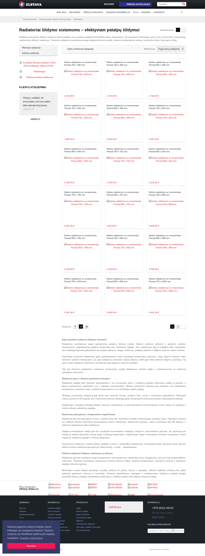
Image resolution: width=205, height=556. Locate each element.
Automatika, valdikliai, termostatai (88, 527)
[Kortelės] (178, 30)
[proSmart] (77, 488)
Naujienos (74, 12)
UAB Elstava (115, 507)
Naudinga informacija (118, 12)
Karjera (146, 12)
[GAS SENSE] (117, 488)
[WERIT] (97, 488)
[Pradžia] (20, 19)
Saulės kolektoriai (82, 514)
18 (81, 326)
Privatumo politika (54, 508)
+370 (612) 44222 (162, 508)
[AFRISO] (157, 488)
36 (86, 326)
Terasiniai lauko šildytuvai (85, 524)
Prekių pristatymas (54, 518)
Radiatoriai (78, 19)
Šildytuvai (79, 521)
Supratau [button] (31, 546)
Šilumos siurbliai (82, 511)
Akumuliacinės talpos (84, 518)
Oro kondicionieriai (83, 530)
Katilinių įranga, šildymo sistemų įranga (55, 19)
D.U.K (135, 12)
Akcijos (109, 4)
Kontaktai (159, 12)
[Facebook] (173, 549)
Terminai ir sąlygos (54, 514)
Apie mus (61, 12)
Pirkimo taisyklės (54, 511)
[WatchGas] (57, 488)
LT (182, 12)
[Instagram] (178, 549)
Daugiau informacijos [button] (31, 538)
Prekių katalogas (138, 4)
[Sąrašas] (184, 30)
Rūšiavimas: (149, 49)
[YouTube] (184, 549)
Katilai (78, 508)
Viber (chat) (158, 517)
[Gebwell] (137, 488)
